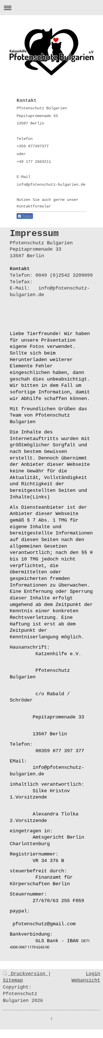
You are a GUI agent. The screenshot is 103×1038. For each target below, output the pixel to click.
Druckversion (28, 973)
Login (93, 973)
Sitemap (13, 980)
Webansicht (86, 980)
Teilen (26, 216)
